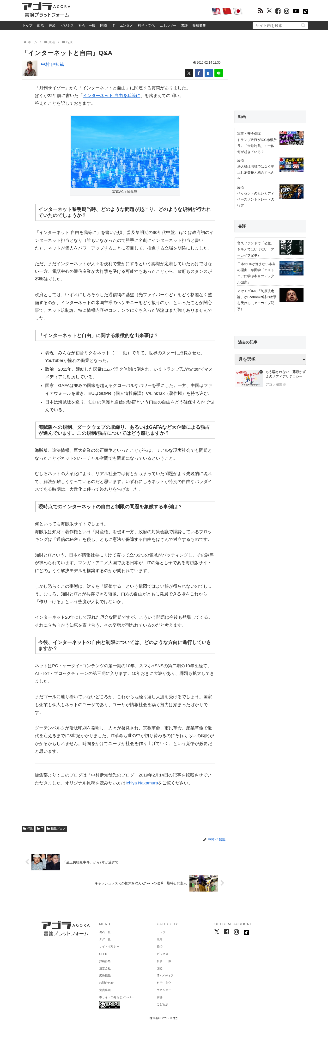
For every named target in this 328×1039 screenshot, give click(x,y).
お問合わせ (106, 982)
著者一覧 (105, 932)
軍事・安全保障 (249, 133)
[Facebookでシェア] (199, 73)
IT (113, 25)
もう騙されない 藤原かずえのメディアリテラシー (286, 374)
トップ (27, 25)
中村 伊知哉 (52, 64)
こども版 (162, 1004)
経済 (52, 25)
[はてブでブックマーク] (209, 73)
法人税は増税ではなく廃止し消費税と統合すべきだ (255, 172)
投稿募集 (199, 25)
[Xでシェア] (189, 73)
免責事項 (105, 990)
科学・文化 (146, 25)
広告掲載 (105, 975)
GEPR (103, 954)
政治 (40, 25)
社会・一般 (87, 25)
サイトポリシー (109, 946)
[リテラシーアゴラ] (249, 379)
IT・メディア (165, 975)
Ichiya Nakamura (142, 783)
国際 (103, 25)
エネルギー (167, 25)
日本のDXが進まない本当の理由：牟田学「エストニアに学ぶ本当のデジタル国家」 (256, 273)
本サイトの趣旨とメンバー (116, 997)
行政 (30, 828)
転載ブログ (58, 828)
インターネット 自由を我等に (111, 95)
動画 (242, 117)
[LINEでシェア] (218, 73)
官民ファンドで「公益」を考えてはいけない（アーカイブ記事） (255, 249)
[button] (303, 25)
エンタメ (126, 25)
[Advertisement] (141, 11)
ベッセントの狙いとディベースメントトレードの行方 (255, 199)
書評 (184, 25)
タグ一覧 (105, 939)
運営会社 (105, 968)
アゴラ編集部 (276, 384)
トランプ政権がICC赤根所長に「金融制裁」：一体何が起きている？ (257, 146)
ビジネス (67, 25)
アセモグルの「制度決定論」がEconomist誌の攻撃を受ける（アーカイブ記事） (257, 300)
